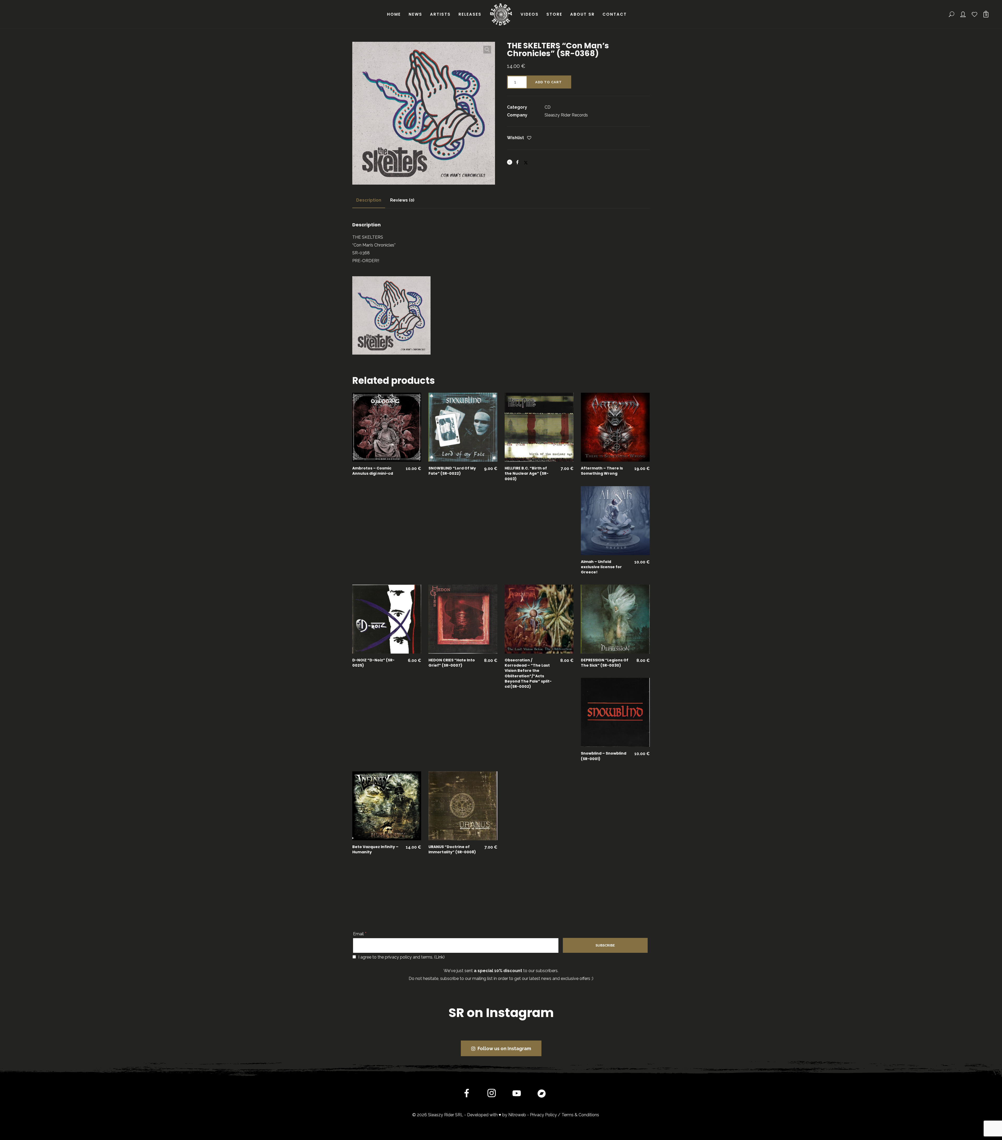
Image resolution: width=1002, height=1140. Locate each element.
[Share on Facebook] (517, 162)
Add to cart (548, 82)
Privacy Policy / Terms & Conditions (564, 1114)
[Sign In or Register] (963, 14)
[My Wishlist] (975, 14)
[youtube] (516, 1097)
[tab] (368, 200)
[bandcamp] (541, 1094)
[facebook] (466, 1094)
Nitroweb (517, 1114)
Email (360, 933)
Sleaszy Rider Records (566, 115)
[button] (487, 50)
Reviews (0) (402, 200)
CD (548, 107)
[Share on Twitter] (526, 160)
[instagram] (491, 1094)
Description (368, 200)
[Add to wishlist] (529, 138)
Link (439, 957)
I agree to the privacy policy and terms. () (401, 957)
